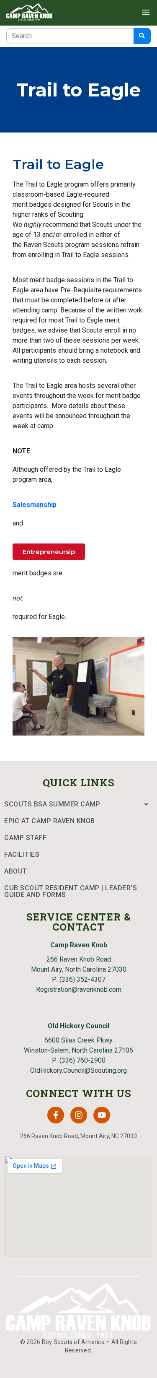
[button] (78, 804)
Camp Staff (25, 838)
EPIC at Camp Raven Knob (49, 821)
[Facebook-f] (55, 1115)
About (15, 871)
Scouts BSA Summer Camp (52, 804)
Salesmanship (35, 505)
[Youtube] (101, 1115)
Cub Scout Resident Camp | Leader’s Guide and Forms (70, 891)
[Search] (142, 36)
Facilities (21, 854)
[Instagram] (78, 1115)
